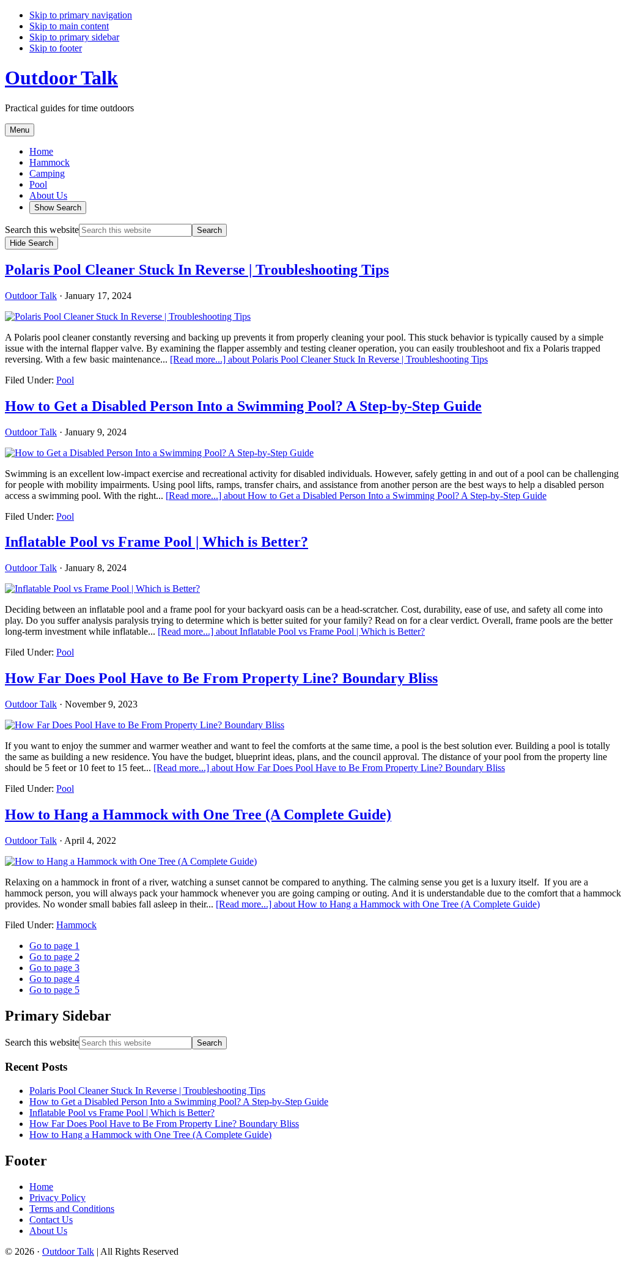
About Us (48, 1230)
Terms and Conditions (71, 1208)
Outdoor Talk (61, 78)
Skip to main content (69, 26)
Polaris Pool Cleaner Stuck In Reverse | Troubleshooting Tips (197, 270)
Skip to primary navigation (80, 15)
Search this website (42, 229)
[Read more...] (329, 359)
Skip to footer (55, 48)
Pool (65, 380)
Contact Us (51, 1219)
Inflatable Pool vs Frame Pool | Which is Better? (156, 542)
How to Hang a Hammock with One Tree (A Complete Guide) (198, 814)
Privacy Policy (57, 1197)
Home (41, 1186)
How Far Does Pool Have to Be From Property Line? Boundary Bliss (221, 678)
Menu (19, 130)
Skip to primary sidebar (74, 37)
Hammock (76, 925)
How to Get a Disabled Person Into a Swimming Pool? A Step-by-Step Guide (243, 406)
